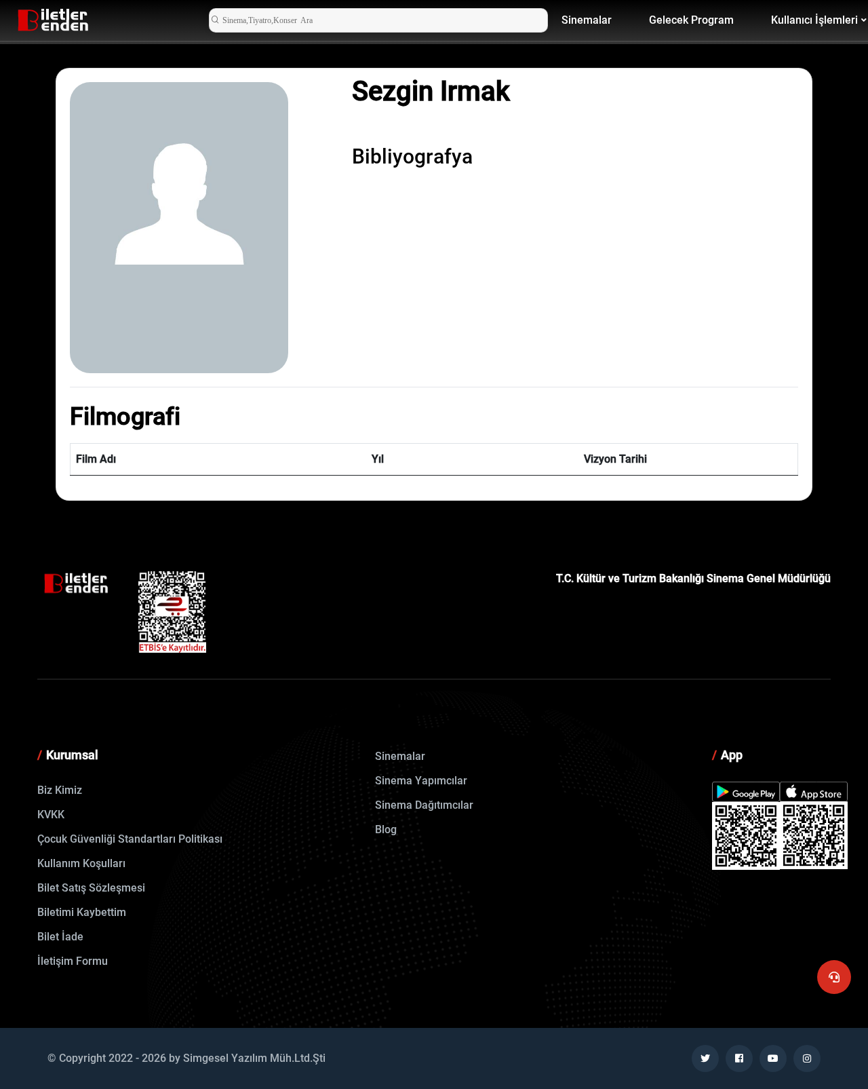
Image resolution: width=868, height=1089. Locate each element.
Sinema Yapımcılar (421, 780)
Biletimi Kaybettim (81, 912)
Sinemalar (586, 20)
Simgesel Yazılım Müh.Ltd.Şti (254, 1058)
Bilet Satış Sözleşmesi (91, 887)
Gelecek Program (691, 20)
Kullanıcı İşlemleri (814, 20)
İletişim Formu (72, 961)
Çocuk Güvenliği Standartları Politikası (129, 839)
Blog (386, 829)
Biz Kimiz (59, 790)
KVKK (50, 814)
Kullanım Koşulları (81, 863)
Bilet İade (60, 936)
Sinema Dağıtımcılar (424, 805)
